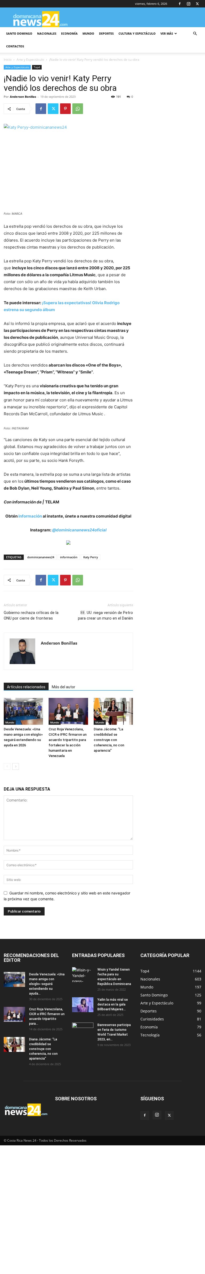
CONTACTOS (15, 46)
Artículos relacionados (26, 687)
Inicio (7, 59)
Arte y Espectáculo (30, 59)
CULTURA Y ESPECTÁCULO (137, 33)
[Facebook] (180, 3)
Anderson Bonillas (23, 97)
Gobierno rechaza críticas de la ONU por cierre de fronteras (31, 615)
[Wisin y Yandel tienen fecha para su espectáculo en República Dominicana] (82, 974)
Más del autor (63, 687)
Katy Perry (90, 557)
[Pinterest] (65, 108)
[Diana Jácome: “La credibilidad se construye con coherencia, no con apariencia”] (113, 711)
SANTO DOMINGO (19, 33)
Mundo (9, 722)
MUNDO (88, 33)
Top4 (37, 67)
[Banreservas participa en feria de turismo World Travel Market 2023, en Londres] (82, 1030)
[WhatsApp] (77, 108)
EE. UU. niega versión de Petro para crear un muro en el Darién (105, 615)
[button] (194, 33)
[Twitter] (197, 3)
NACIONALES (46, 33)
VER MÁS (166, 33)
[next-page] (15, 766)
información (30, 516)
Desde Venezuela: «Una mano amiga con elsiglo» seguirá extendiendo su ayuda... (47, 983)
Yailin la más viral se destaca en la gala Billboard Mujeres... (112, 1004)
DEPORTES (106, 33)
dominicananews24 (40, 557)
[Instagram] (188, 3)
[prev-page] (7, 766)
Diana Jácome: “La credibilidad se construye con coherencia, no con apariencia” (109, 739)
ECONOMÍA (69, 33)
